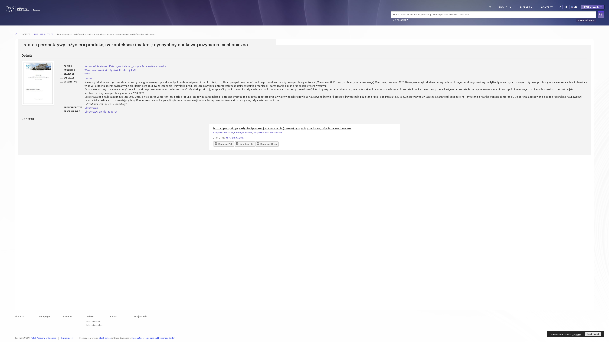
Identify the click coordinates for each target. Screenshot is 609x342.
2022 (87, 74)
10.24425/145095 (235, 138)
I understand (593, 334)
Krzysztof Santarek (96, 66)
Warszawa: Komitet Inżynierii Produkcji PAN (110, 70)
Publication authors (94, 325)
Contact (547, 7)
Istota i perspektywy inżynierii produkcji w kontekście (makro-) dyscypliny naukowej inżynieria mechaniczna (282, 128)
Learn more (576, 334)
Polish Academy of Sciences (43, 338)
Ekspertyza (91, 107)
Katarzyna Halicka (120, 66)
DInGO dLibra (105, 338)
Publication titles (43, 34)
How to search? (400, 20)
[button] (223, 143)
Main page (44, 316)
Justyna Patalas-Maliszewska (149, 66)
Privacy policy (67, 338)
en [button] (575, 7)
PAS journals (592, 7)
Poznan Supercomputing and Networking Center (153, 338)
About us (505, 7)
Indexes (525, 7)
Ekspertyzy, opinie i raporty (101, 111)
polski (88, 78)
